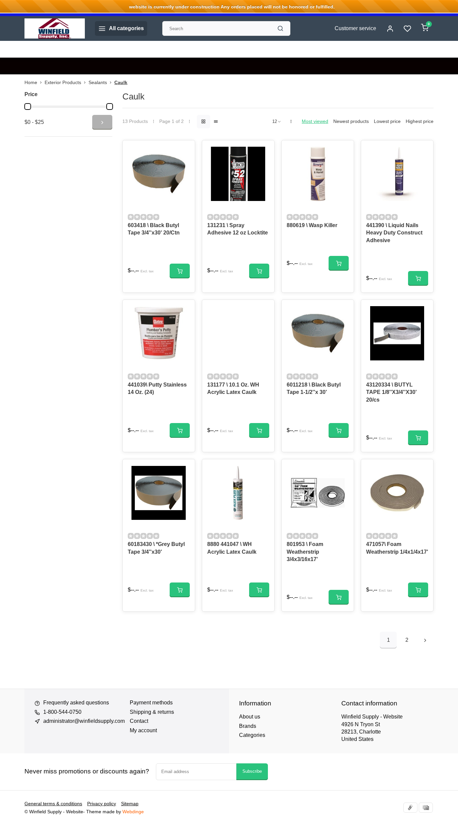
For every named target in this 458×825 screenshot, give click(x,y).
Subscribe (252, 771)
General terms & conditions (53, 803)
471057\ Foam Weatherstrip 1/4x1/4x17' (397, 547)
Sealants (98, 82)
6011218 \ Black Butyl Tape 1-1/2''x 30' (314, 388)
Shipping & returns (152, 712)
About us (249, 716)
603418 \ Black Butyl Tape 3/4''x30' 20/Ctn (154, 228)
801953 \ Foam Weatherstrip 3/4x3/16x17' (305, 551)
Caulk (120, 82)
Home (30, 82)
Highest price (420, 121)
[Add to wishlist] (184, 150)
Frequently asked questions (76, 702)
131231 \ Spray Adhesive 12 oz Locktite (237, 228)
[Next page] (425, 640)
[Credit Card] (426, 808)
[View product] (180, 271)
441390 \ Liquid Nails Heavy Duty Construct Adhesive (394, 232)
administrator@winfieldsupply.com (84, 721)
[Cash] (410, 808)
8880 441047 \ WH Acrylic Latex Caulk (231, 547)
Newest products (351, 121)
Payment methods (151, 702)
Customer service (355, 28)
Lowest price (387, 121)
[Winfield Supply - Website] (54, 28)
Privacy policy (101, 803)
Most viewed (315, 121)
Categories (252, 735)
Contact (139, 721)
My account (143, 730)
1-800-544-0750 (62, 712)
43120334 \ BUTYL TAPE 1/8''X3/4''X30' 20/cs (391, 392)
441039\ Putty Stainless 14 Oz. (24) (157, 388)
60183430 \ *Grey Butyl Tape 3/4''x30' (156, 547)
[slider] (27, 106)
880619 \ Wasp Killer (312, 225)
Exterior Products (63, 82)
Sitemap (129, 803)
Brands (247, 726)
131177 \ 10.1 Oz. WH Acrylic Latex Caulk (233, 388)
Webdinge (133, 811)
